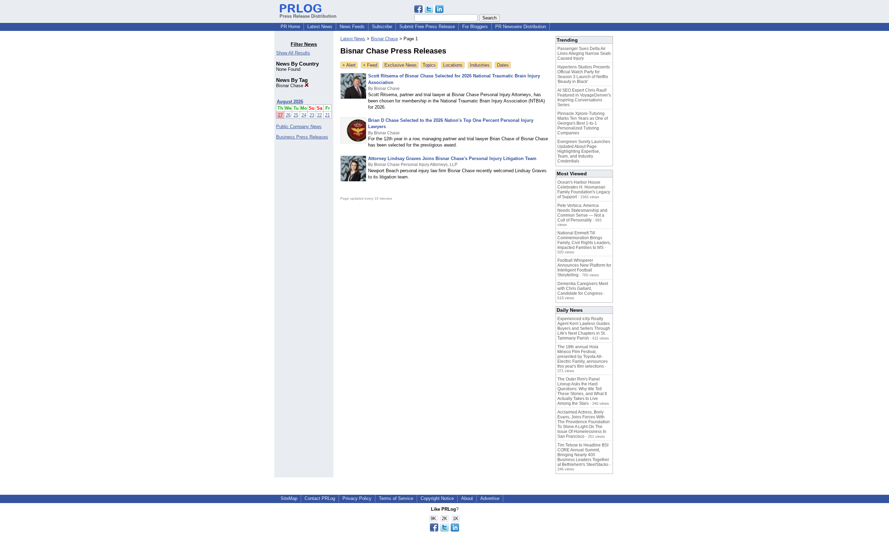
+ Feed (370, 65)
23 (311, 115)
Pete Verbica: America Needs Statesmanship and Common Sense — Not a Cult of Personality (582, 213)
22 (319, 115)
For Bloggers (475, 26)
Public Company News (299, 126)
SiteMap (289, 498)
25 (295, 115)
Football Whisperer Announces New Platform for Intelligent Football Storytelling (584, 267)
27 (280, 115)
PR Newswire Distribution (520, 26)
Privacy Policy (357, 498)
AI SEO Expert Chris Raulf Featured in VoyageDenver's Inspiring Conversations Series (584, 97)
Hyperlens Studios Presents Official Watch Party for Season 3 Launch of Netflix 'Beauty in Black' (583, 74)
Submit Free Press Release (427, 26)
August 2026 (290, 101)
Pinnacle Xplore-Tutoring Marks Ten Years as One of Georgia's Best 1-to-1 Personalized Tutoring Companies (582, 123)
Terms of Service (396, 498)
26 (288, 115)
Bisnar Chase (290, 85)
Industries (480, 65)
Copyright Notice (437, 498)
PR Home (290, 26)
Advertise (489, 498)
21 (327, 115)
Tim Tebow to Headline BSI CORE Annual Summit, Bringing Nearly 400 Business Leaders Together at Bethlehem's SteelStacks (583, 455)
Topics (429, 65)
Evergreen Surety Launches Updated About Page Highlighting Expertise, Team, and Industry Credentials (583, 151)
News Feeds (352, 26)
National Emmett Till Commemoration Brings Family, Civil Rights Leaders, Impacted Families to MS (584, 240)
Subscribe (382, 26)
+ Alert (349, 65)
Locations (453, 65)
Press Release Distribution (308, 16)
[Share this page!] (428, 11)
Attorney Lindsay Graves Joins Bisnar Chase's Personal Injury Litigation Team (452, 158)
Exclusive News (400, 65)
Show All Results (293, 53)
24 (303, 115)
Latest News (319, 26)
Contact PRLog (320, 498)
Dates (503, 65)
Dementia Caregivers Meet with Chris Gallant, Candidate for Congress (582, 288)
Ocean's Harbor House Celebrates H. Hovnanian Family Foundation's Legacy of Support (583, 189)
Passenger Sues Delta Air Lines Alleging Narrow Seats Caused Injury (584, 53)
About (467, 498)
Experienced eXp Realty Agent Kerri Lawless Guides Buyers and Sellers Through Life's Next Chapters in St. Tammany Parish (583, 328)
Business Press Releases (302, 137)
